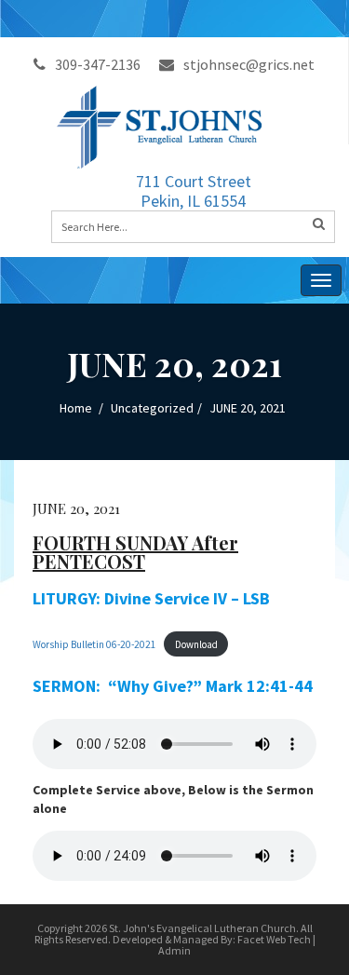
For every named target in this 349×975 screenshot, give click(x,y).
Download (196, 644)
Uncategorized (152, 407)
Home (76, 407)
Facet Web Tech (274, 939)
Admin (174, 950)
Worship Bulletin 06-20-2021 (94, 644)
